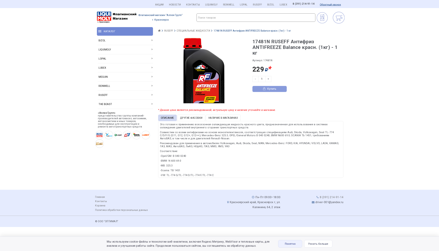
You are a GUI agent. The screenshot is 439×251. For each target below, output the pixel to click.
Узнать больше (318, 243)
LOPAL (244, 4)
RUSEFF (257, 4)
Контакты (193, 4)
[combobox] (256, 17)
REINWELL (229, 4)
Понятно (290, 243)
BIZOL (270, 4)
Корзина (100, 205)
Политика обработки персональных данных (121, 210)
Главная (100, 197)
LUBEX (283, 4)
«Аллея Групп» (107, 113)
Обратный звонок (330, 4)
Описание (167, 117)
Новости (175, 4)
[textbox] (256, 18)
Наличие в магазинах (223, 117)
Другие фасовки (191, 117)
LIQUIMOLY (211, 4)
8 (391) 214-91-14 (304, 4)
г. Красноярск (160, 17)
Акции (159, 4)
